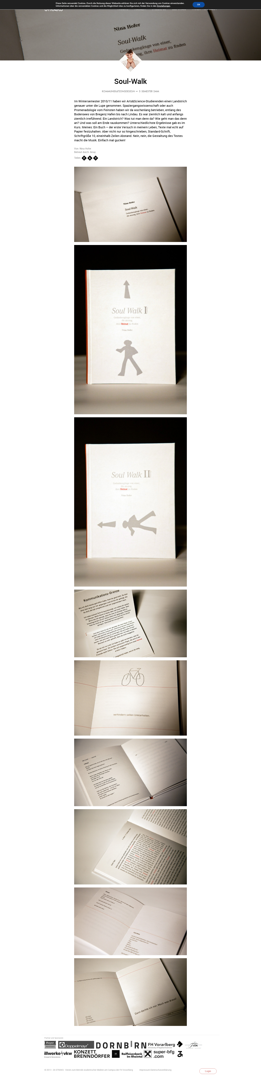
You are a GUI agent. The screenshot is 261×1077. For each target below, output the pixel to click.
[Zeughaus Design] (180, 1054)
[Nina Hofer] (130, 71)
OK (198, 4)
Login (208, 1071)
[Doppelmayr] (77, 1045)
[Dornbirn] (122, 1045)
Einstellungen (163, 6)
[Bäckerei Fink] (194, 1045)
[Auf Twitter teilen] (90, 157)
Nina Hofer (85, 148)
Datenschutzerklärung (160, 1069)
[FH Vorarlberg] (166, 1045)
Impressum (144, 1069)
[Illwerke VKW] (59, 1054)
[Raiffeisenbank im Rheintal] (138, 1054)
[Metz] (117, 1054)
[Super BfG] (165, 1054)
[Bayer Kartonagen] (51, 1045)
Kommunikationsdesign (118, 91)
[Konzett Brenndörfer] (93, 1054)
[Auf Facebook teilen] (84, 157)
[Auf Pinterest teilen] (95, 157)
